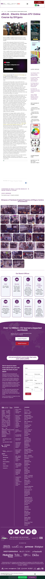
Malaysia (16, 306)
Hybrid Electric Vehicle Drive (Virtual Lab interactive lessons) (18, 445)
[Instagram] (34, 531)
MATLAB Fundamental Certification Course (27, 513)
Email (26, 374)
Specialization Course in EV (18, 439)
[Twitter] (16, 531)
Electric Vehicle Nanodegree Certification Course (18, 451)
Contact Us (5, 468)
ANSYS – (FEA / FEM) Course (28, 412)
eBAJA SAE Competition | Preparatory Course (28, 482)
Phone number (37, 374)
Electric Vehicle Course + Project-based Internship (18, 411)
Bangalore (5, 306)
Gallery (4, 463)
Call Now (13, 577)
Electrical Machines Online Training (29, 487)
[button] (27, 4)
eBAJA (5, 11)
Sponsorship (5, 457)
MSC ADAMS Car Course (28, 422)
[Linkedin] (28, 531)
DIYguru (5, 74)
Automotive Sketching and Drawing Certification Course (28, 463)
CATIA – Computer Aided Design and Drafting (29, 477)
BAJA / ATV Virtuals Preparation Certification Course (27, 470)
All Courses (27, 410)
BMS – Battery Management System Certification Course (18, 458)
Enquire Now (33, 577)
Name (26, 368)
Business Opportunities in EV (18, 431)
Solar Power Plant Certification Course (28, 524)
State (36, 380)
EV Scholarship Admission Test (18, 435)
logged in (9, 195)
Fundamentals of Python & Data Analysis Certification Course (28, 432)
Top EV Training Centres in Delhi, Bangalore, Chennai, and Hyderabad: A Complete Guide (34, 97)
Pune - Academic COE (39, 285)
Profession (27, 387)
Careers (4, 459)
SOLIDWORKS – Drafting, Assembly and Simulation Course (29, 417)
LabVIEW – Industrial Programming (28, 508)
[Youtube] (22, 531)
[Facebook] (10, 531)
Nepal (39, 306)
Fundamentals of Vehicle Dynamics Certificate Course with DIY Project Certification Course (18, 481)
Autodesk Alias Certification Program (28, 426)
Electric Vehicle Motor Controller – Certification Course (18, 465)
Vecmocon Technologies (19, 74)
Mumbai (17, 284)
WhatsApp (23, 577)
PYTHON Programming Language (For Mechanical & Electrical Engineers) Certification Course (28, 442)
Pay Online (5, 455)
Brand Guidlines (6, 461)
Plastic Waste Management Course (27, 519)
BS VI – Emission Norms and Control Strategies (29, 457)
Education (36, 387)
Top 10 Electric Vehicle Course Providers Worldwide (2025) (35, 74)
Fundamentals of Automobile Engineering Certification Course (18, 472)
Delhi (5, 284)
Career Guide (5, 465)
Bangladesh (28, 306)
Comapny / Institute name (29, 381)
